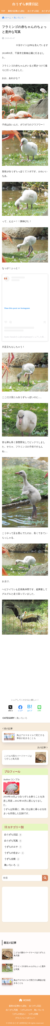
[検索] (45, 878)
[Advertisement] (25, 663)
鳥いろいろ (22, 718)
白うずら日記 (33, 11)
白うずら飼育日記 (25, 4)
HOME (26, 1000)
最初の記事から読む (16, 11)
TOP (3, 11)
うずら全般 (11, 859)
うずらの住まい (13, 853)
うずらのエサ (12, 846)
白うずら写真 (12, 840)
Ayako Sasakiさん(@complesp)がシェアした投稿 (25, 337)
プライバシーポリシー (25, 1018)
